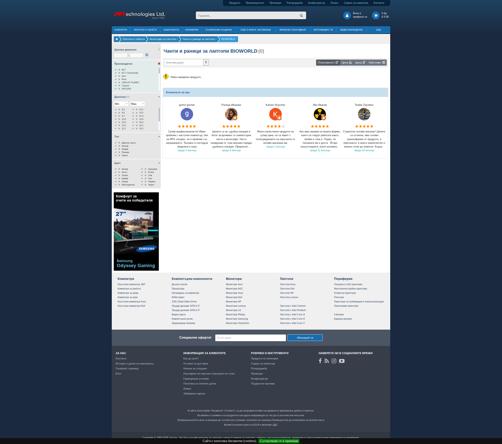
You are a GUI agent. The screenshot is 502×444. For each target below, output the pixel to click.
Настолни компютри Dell (131, 306)
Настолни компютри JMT (131, 284)
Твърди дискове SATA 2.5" (186, 306)
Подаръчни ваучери (263, 383)
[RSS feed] (327, 361)
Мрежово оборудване (293, 30)
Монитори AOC (234, 288)
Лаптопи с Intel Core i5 (292, 318)
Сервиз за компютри (356, 2)
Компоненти (171, 30)
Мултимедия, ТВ (323, 30)
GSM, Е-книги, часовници (256, 30)
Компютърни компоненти (192, 278)
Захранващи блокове (183, 323)
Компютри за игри (128, 297)
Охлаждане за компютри (185, 293)
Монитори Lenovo (236, 306)
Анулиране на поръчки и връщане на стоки (209, 373)
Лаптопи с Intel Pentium (293, 310)
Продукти (234, 2)
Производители (255, 2)
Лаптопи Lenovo (289, 297)
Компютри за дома (128, 293)
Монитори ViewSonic (237, 323)
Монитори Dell (234, 297)
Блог (118, 373)
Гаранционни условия (196, 378)
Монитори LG (233, 310)
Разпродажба (295, 2)
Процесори (178, 288)
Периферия (191, 30)
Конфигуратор (316, 2)
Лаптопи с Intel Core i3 (292, 314)
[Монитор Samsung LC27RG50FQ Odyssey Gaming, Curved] (136, 269)
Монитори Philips (235, 314)
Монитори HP (233, 301)
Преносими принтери (346, 306)
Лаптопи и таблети (145, 30)
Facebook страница (127, 368)
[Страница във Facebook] (320, 361)
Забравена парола (194, 393)
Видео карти (179, 314)
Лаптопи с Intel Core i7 (292, 323)
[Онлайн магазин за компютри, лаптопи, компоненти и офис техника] (139, 18)
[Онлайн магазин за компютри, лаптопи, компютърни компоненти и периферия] (116, 39)
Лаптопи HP (287, 293)
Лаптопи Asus (288, 284)
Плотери (339, 297)
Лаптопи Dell (287, 288)
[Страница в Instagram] (334, 361)
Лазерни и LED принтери (348, 284)
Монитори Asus (234, 293)
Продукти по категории (264, 358)
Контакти (379, 2)
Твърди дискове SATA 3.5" (186, 310)
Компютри (121, 30)
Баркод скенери (343, 318)
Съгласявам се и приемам (279, 441)
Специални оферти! (195, 337)
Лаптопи (286, 278)
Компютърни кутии (182, 318)
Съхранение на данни (219, 30)
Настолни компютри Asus (132, 301)
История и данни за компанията (134, 363)
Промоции (275, 2)
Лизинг (334, 2)
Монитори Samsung (237, 318)
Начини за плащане (195, 368)
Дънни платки (179, 284)
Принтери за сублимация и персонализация (359, 301)
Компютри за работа (129, 288)
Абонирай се (305, 337)
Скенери (339, 314)
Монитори (234, 278)
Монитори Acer (234, 284)
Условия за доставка (195, 363)
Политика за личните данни (199, 383)
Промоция (257, 373)
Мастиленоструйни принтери (350, 288)
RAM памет (178, 297)
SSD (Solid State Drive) (184, 301)
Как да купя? (191, 358)
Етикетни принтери (345, 293)
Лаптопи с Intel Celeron (293, 306)
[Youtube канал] (342, 361)
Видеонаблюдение (351, 30)
